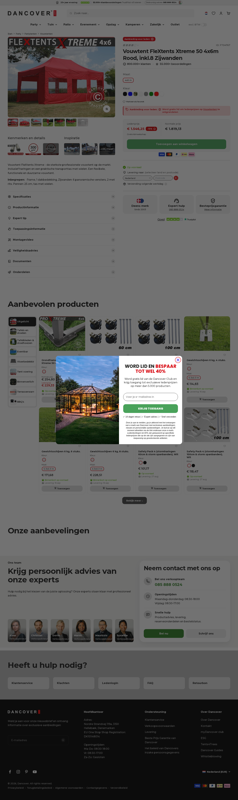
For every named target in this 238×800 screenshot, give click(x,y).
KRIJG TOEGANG (150, 408)
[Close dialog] (178, 360)
